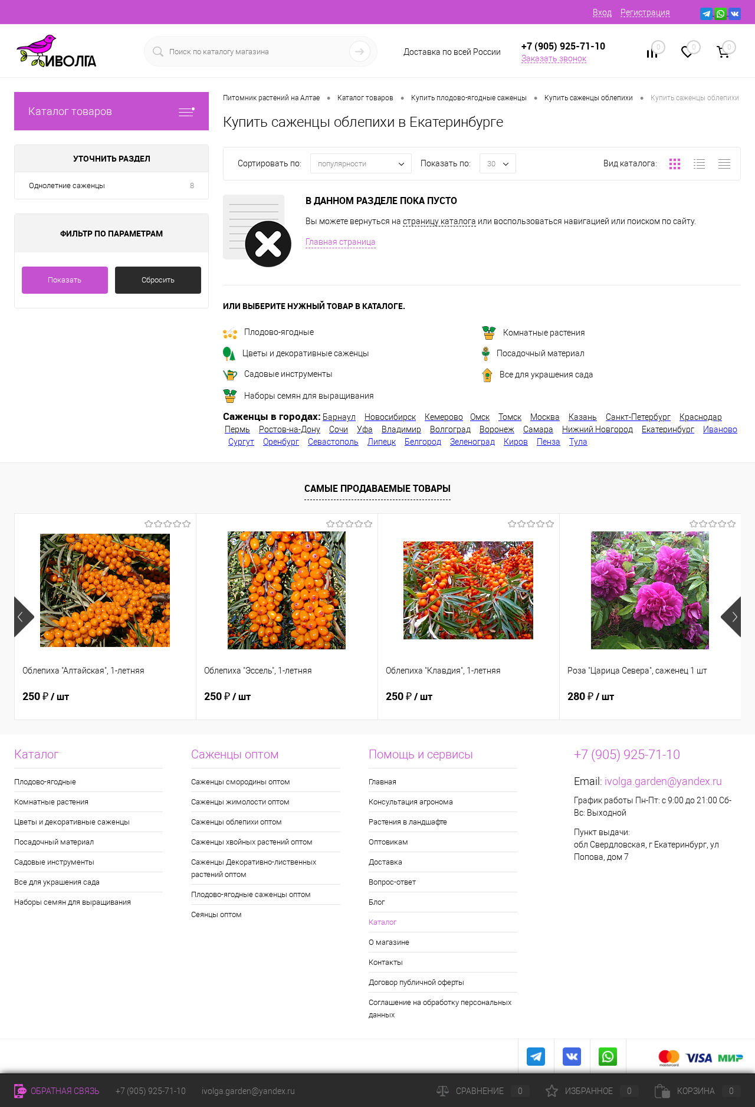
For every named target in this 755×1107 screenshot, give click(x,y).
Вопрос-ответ (392, 882)
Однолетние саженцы (67, 185)
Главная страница (341, 242)
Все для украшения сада (546, 374)
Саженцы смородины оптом (240, 781)
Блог (377, 902)
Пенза (548, 441)
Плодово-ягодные (279, 332)
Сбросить (158, 279)
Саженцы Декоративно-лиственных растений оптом (253, 868)
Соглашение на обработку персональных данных (440, 1008)
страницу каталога (439, 221)
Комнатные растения (544, 332)
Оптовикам (388, 841)
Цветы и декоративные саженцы (305, 353)
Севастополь (333, 441)
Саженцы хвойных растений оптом (252, 841)
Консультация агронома (411, 801)
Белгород (423, 441)
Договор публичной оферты (416, 982)
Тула (578, 441)
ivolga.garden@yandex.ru (663, 781)
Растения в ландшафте (408, 821)
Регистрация (645, 12)
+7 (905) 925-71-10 (151, 1091)
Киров (516, 441)
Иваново (720, 429)
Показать (64, 279)
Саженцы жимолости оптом (240, 801)
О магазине (389, 942)
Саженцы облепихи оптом (236, 821)
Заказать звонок (553, 58)
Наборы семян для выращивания (309, 395)
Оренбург (281, 441)
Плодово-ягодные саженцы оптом (251, 894)
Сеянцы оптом (216, 914)
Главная (382, 781)
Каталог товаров (70, 111)
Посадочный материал (541, 353)
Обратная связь (64, 1091)
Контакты (386, 962)
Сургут (241, 441)
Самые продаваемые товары (377, 488)
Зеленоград (472, 441)
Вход (602, 12)
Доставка (385, 862)
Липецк (381, 441)
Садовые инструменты (288, 374)
